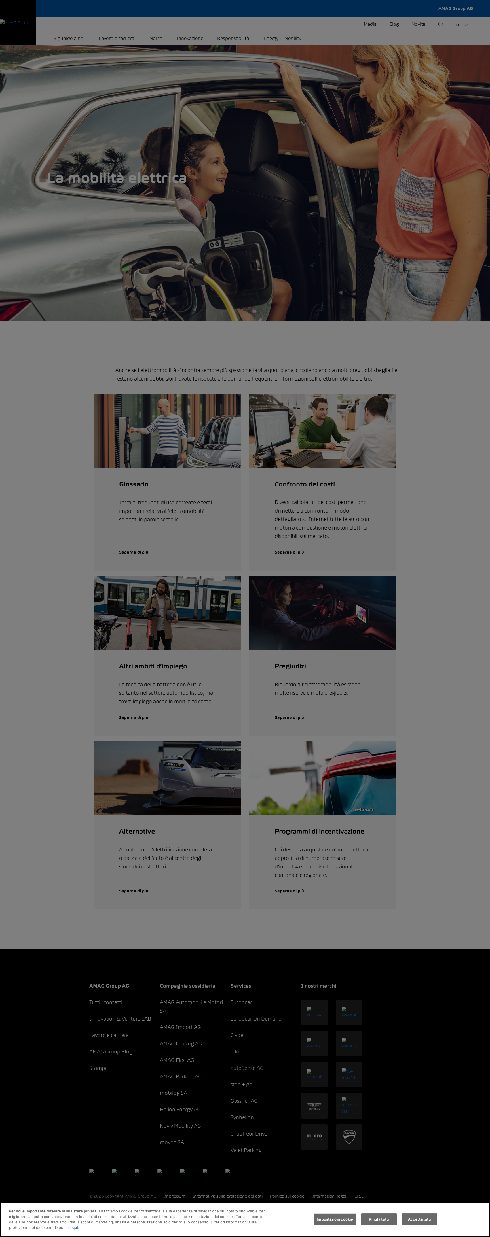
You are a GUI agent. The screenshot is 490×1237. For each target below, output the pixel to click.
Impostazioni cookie (335, 1219)
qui (75, 1227)
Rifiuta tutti (379, 1219)
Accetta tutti (419, 1219)
